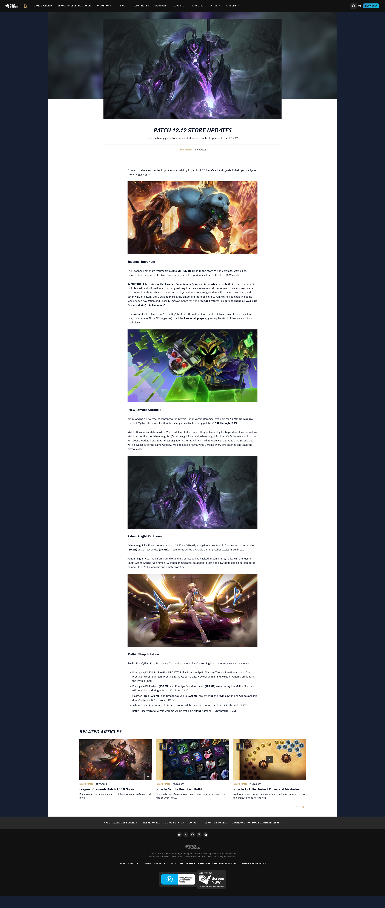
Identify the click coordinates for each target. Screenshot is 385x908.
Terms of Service (154, 863)
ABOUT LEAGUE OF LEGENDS (120, 823)
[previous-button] (297, 806)
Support (194, 823)
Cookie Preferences (253, 863)
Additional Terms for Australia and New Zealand (203, 863)
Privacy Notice (129, 863)
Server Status (174, 823)
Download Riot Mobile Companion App (256, 823)
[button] (185, 149)
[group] (192, 769)
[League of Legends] (26, 6)
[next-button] (303, 806)
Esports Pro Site (216, 823)
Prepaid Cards (151, 823)
